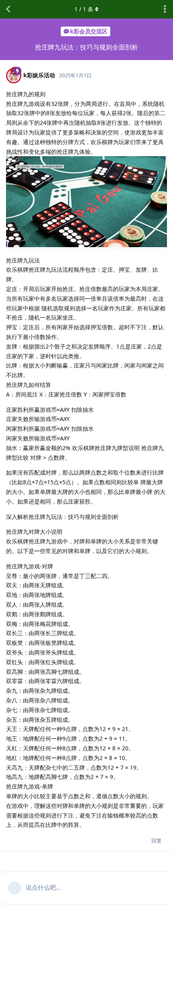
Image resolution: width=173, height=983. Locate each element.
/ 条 (83, 9)
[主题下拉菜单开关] (165, 9)
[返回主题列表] (8, 9)
